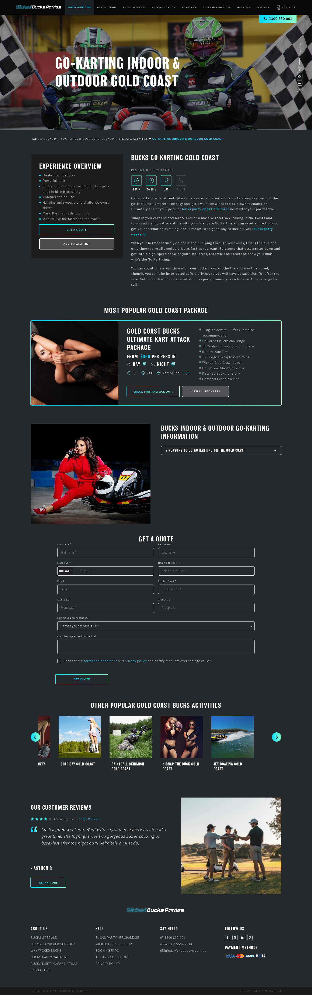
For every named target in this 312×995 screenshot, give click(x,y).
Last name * (165, 544)
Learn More (48, 883)
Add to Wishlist (76, 244)
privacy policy (136, 661)
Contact (263, 7)
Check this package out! (153, 391)
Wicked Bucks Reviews (114, 944)
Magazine (243, 7)
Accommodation (164, 7)
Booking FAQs (107, 950)
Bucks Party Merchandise (117, 937)
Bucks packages (134, 7)
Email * (61, 581)
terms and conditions (100, 661)
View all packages (205, 391)
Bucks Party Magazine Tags (54, 963)
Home (35, 139)
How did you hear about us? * (73, 618)
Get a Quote (77, 230)
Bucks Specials (44, 937)
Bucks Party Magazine (49, 957)
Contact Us (41, 970)
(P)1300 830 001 (172, 937)
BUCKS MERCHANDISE (216, 7)
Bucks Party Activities (61, 139)
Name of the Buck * (169, 563)
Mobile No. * (64, 563)
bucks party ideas (196, 209)
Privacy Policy (108, 963)
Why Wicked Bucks (46, 950)
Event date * (64, 599)
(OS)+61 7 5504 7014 (176, 944)
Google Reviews (88, 819)
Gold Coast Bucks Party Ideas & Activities (115, 139)
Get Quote (82, 679)
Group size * (164, 599)
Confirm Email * (167, 581)
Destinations (107, 7)
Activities (189, 7)
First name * (64, 544)
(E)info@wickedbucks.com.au (183, 950)
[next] (276, 737)
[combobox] (65, 571)
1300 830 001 (280, 18)
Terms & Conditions (112, 957)
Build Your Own (79, 7)
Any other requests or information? (76, 636)
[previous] (35, 737)
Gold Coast (220, 209)
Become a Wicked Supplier (53, 944)
